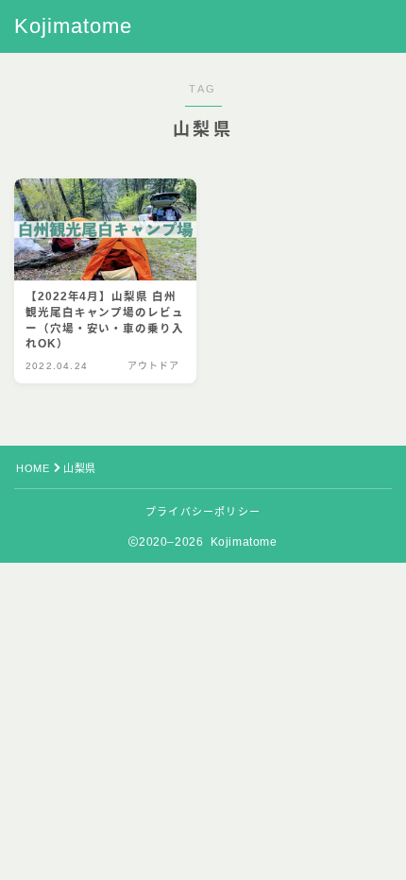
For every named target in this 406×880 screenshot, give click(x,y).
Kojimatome (73, 26)
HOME (32, 468)
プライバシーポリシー (203, 511)
